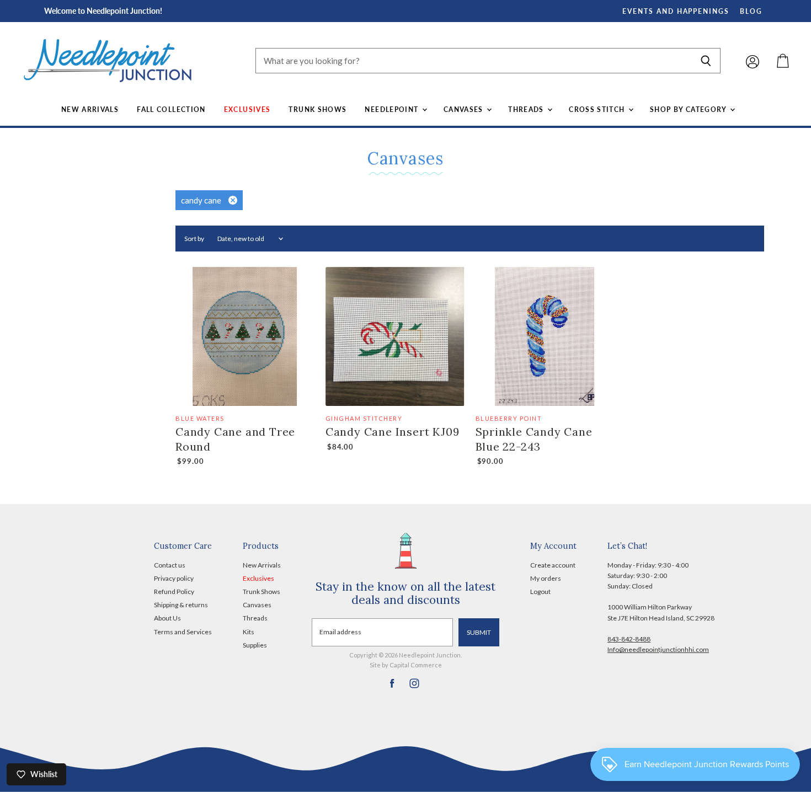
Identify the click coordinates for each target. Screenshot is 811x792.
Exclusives (247, 109)
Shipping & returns (181, 605)
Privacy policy (174, 578)
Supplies (255, 645)
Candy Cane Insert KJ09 (393, 431)
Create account (552, 565)
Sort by (194, 239)
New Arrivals (90, 109)
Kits (248, 632)
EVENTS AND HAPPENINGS (675, 11)
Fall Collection (171, 109)
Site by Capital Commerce (406, 664)
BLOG (751, 11)
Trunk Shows (317, 109)
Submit (479, 632)
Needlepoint (392, 109)
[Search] (706, 60)
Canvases (464, 109)
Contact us (169, 565)
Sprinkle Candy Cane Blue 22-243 (534, 439)
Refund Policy (174, 591)
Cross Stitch (598, 109)
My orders (545, 578)
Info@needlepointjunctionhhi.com (658, 649)
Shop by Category (689, 109)
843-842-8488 (628, 639)
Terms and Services (183, 632)
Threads (527, 109)
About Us (167, 618)
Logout (540, 591)
